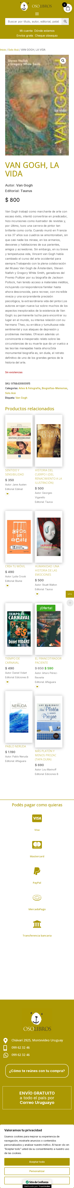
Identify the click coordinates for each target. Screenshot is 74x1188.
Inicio (3, 49)
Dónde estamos (44, 30)
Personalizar (37, 1171)
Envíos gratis (25, 35)
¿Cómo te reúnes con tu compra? (37, 1071)
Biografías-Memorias (54, 388)
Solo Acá (13, 49)
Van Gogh (21, 397)
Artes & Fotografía (29, 388)
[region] (37, 1156)
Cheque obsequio (46, 35)
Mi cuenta (26, 30)
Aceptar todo (37, 1161)
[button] (63, 61)
